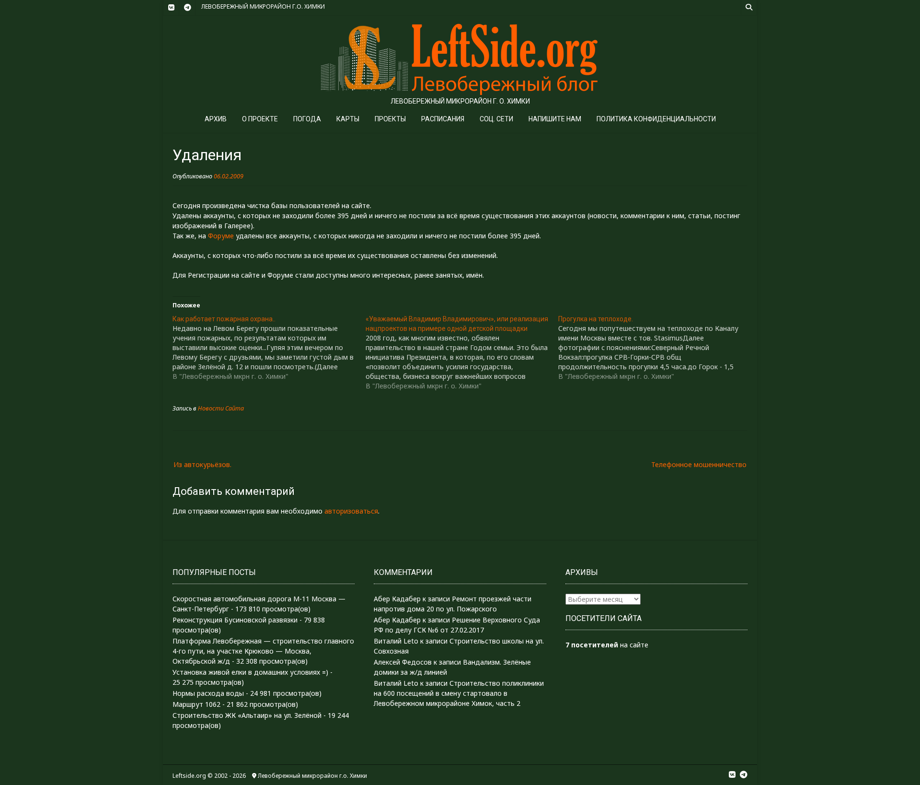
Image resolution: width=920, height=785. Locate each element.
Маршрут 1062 (196, 704)
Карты (347, 119)
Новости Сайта (221, 408)
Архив (216, 119)
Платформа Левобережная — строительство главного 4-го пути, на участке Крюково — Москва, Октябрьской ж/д (263, 651)
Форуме (221, 235)
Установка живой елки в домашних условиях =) (250, 672)
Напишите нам (555, 119)
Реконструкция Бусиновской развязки (235, 619)
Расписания (442, 119)
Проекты (390, 119)
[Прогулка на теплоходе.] (654, 347)
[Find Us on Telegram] (187, 7)
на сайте (606, 644)
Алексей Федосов (403, 662)
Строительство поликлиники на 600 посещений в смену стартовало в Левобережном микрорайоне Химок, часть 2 (459, 693)
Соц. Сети (496, 119)
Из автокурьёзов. (202, 464)
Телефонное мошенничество (699, 464)
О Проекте (260, 119)
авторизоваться (351, 511)
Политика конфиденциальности (656, 119)
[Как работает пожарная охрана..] (269, 347)
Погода (307, 119)
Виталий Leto (396, 640)
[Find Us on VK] (171, 7)
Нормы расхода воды (208, 693)
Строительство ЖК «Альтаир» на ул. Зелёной (247, 715)
